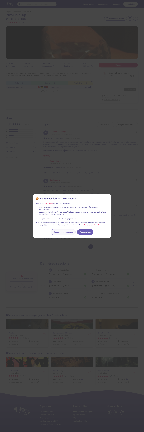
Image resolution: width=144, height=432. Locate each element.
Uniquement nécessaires (63, 232)
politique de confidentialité (91, 225)
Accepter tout (85, 232)
